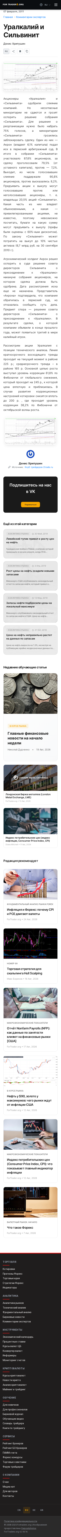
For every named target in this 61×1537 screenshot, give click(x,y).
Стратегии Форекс (13, 1283)
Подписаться (30, 505)
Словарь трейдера (13, 1423)
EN (19, 1510)
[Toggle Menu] (56, 5)
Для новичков (11, 1404)
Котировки (9, 1269)
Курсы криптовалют (14, 1375)
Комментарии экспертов (17, 1321)
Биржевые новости (14, 1317)
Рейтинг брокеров (13, 1443)
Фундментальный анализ (17, 1312)
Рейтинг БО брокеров (15, 1448)
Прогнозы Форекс (13, 1273)
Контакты (8, 1496)
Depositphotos (28, 1528)
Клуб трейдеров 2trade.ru (39, 467)
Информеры (9, 1355)
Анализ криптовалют (15, 1385)
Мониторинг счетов (14, 1360)
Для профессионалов (15, 1409)
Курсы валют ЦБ (12, 1346)
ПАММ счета (10, 1452)
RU (26, 1510)
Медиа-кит (9, 1486)
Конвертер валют (13, 1351)
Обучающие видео (13, 1418)
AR (42, 1510)
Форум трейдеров (13, 1466)
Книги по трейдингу (14, 1428)
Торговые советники (14, 1462)
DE (34, 1510)
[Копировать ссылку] (27, 51)
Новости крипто (12, 1380)
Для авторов (10, 1491)
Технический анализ (14, 1307)
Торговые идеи (11, 1278)
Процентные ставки (14, 1341)
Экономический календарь (18, 1337)
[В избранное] (20, 51)
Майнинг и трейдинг (14, 1389)
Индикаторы (10, 1287)
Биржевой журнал (13, 1414)
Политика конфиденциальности (20, 1521)
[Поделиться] (13, 51)
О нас (6, 1482)
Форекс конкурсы (12, 1457)
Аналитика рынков (13, 1303)
